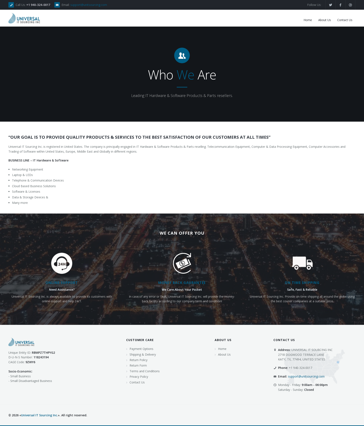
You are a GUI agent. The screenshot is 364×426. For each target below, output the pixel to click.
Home (222, 349)
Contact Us (137, 382)
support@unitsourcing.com (88, 5)
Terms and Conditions (145, 371)
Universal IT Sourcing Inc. (39, 415)
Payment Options (141, 349)
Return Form (138, 365)
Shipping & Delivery (143, 354)
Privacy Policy (139, 377)
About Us (224, 354)
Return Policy (138, 360)
